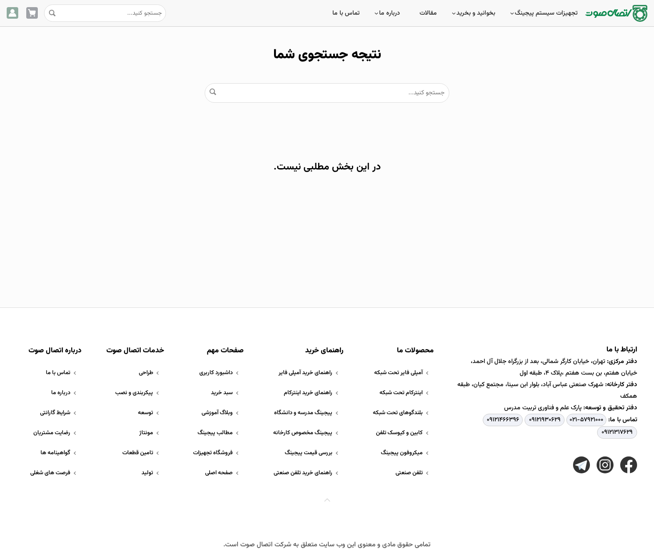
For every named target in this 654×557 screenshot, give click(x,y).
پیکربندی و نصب (134, 392)
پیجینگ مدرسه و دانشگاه (303, 412)
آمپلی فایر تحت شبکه (398, 372)
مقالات (428, 13)
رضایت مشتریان (51, 432)
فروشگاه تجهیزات (213, 452)
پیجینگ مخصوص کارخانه (302, 432)
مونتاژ (146, 432)
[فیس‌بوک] (628, 464)
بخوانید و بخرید (475, 13)
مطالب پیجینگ (215, 432)
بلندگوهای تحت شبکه (398, 412)
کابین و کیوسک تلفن (399, 432)
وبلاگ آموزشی (217, 412)
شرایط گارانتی (55, 412)
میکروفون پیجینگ (402, 452)
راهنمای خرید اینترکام (308, 392)
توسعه (145, 412)
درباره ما (389, 13)
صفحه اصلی (219, 472)
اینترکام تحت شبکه (401, 392)
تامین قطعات (137, 452)
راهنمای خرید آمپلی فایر (305, 372)
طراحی (146, 372)
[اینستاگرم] (605, 464)
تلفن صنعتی (409, 472)
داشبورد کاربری (216, 372)
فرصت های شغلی (50, 472)
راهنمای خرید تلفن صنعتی (303, 472)
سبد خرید (222, 392)
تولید (147, 472)
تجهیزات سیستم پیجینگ (546, 13)
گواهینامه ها (55, 452)
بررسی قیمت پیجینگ (308, 452)
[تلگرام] (581, 464)
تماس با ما (345, 13)
